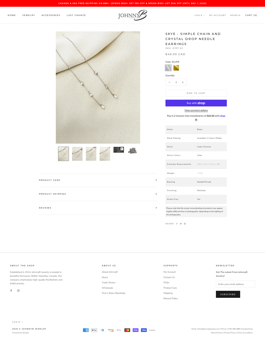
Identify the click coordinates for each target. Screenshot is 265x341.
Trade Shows (108, 282)
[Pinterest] (185, 224)
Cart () (251, 15)
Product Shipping (52, 194)
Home (12, 15)
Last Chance (76, 15)
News (105, 277)
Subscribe (228, 294)
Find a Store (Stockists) (113, 293)
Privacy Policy (230, 333)
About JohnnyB (110, 271)
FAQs (166, 282)
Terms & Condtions (245, 333)
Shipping (168, 293)
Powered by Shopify (20, 333)
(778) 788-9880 (233, 329)
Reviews (45, 208)
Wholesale (107, 287)
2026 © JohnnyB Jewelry (29, 329)
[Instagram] (18, 290)
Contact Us (169, 277)
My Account (217, 15)
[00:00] (98, 87)
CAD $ (198, 15)
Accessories (51, 15)
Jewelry (28, 15)
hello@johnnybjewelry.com (208, 329)
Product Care (49, 180)
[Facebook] (177, 224)
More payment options (196, 110)
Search (235, 15)
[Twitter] (181, 224)
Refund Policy (170, 298)
